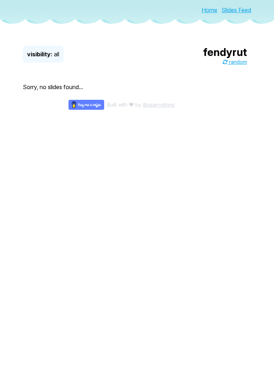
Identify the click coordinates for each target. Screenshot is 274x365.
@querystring (158, 105)
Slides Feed (236, 10)
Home (209, 10)
